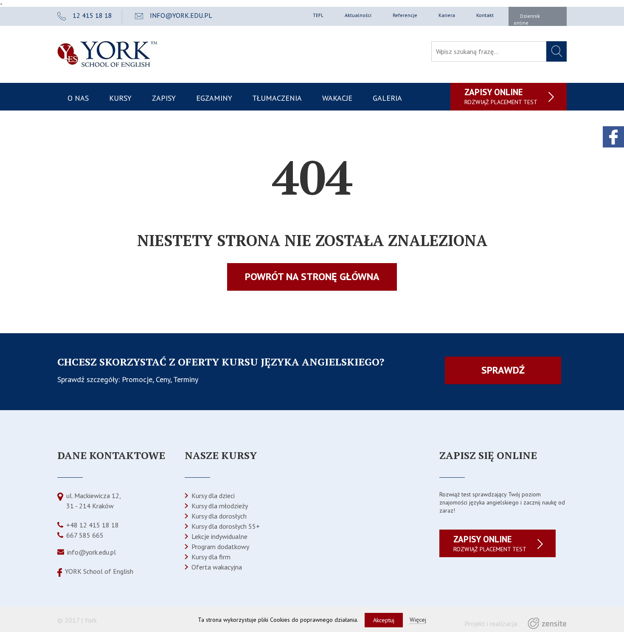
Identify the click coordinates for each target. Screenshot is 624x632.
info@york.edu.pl (91, 552)
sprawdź (503, 370)
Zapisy (164, 98)
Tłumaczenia (277, 98)
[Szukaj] (556, 51)
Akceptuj (383, 620)
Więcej (418, 619)
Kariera (446, 15)
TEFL (318, 15)
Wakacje (337, 98)
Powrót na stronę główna (312, 276)
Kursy (120, 98)
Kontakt (485, 15)
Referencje (405, 15)
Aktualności (358, 15)
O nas (78, 98)
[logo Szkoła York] (107, 65)
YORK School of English (99, 571)
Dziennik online (527, 19)
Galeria (387, 98)
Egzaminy (214, 98)
